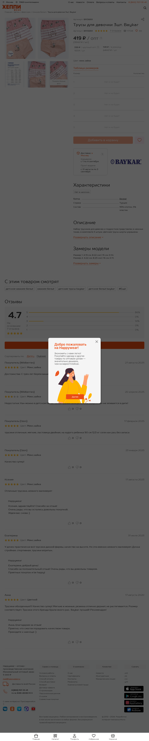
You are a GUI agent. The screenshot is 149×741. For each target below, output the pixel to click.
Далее (75, 397)
